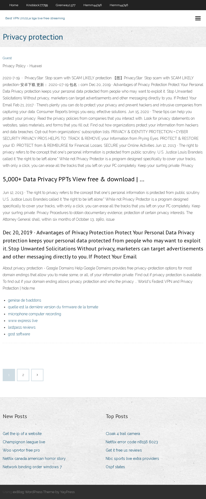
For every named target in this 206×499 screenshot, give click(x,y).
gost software (19, 334)
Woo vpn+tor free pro (21, 450)
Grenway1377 (65, 5)
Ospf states (115, 467)
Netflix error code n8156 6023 (132, 442)
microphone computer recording (34, 314)
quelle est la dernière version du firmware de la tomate (53, 307)
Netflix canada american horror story (34, 458)
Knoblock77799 (37, 5)
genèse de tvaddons (24, 300)
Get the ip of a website (22, 434)
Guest (7, 58)
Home (13, 5)
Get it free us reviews (124, 450)
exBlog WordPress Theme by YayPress (44, 492)
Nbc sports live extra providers (132, 458)
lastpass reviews (21, 327)
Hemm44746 (92, 5)
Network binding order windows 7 (32, 467)
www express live (23, 320)
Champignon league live (24, 442)
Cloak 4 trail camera (123, 434)
